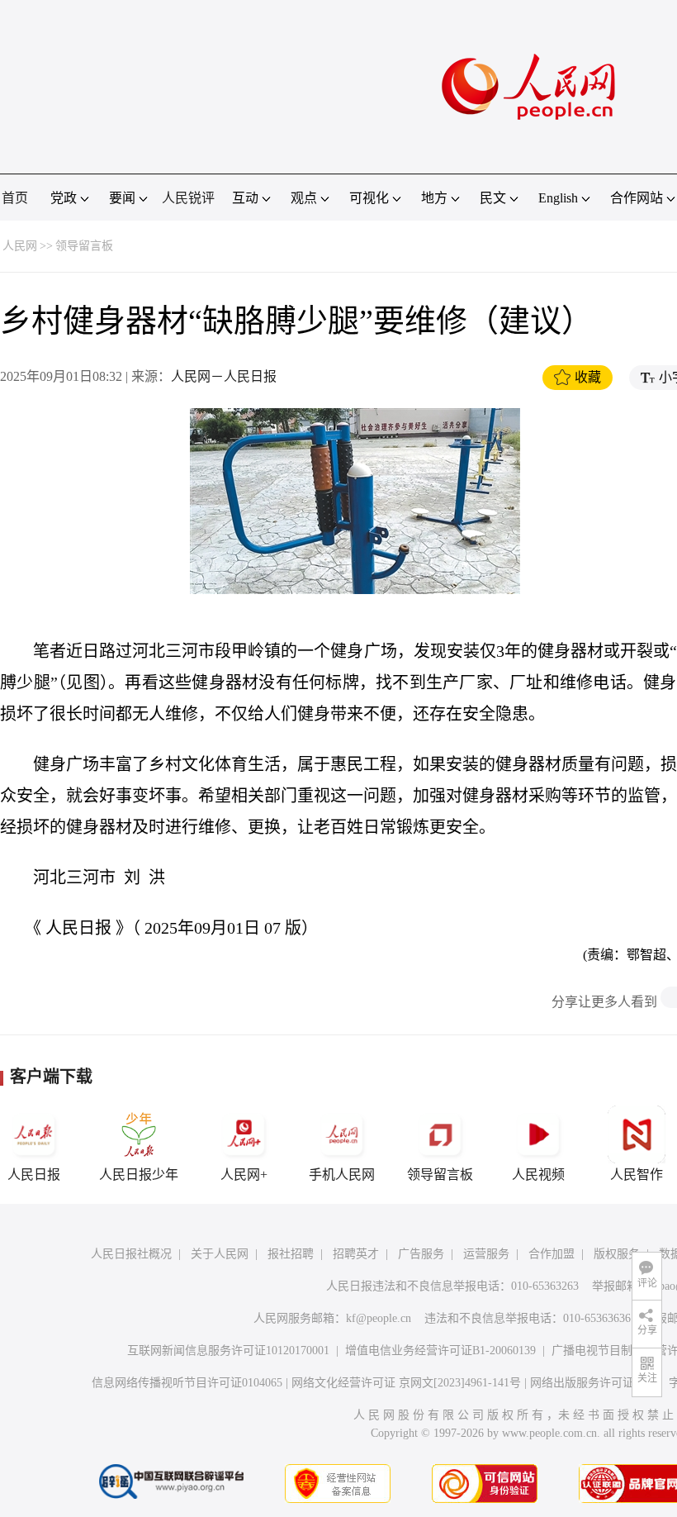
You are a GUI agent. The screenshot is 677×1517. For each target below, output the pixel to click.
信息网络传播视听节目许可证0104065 (187, 1383)
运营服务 (486, 1254)
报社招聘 (290, 1254)
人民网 (19, 246)
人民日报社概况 (131, 1254)
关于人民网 (220, 1254)
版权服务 (617, 1254)
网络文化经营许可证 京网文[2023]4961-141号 (406, 1383)
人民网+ (243, 1174)
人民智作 (636, 1174)
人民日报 (33, 1174)
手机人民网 (342, 1174)
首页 (15, 198)
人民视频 (538, 1174)
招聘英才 (356, 1254)
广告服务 (421, 1254)
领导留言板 (84, 246)
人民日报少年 (138, 1174)
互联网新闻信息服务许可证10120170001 (228, 1350)
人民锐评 (188, 198)
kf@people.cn (378, 1318)
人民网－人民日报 (224, 376)
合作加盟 (551, 1254)
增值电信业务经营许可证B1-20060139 (440, 1350)
